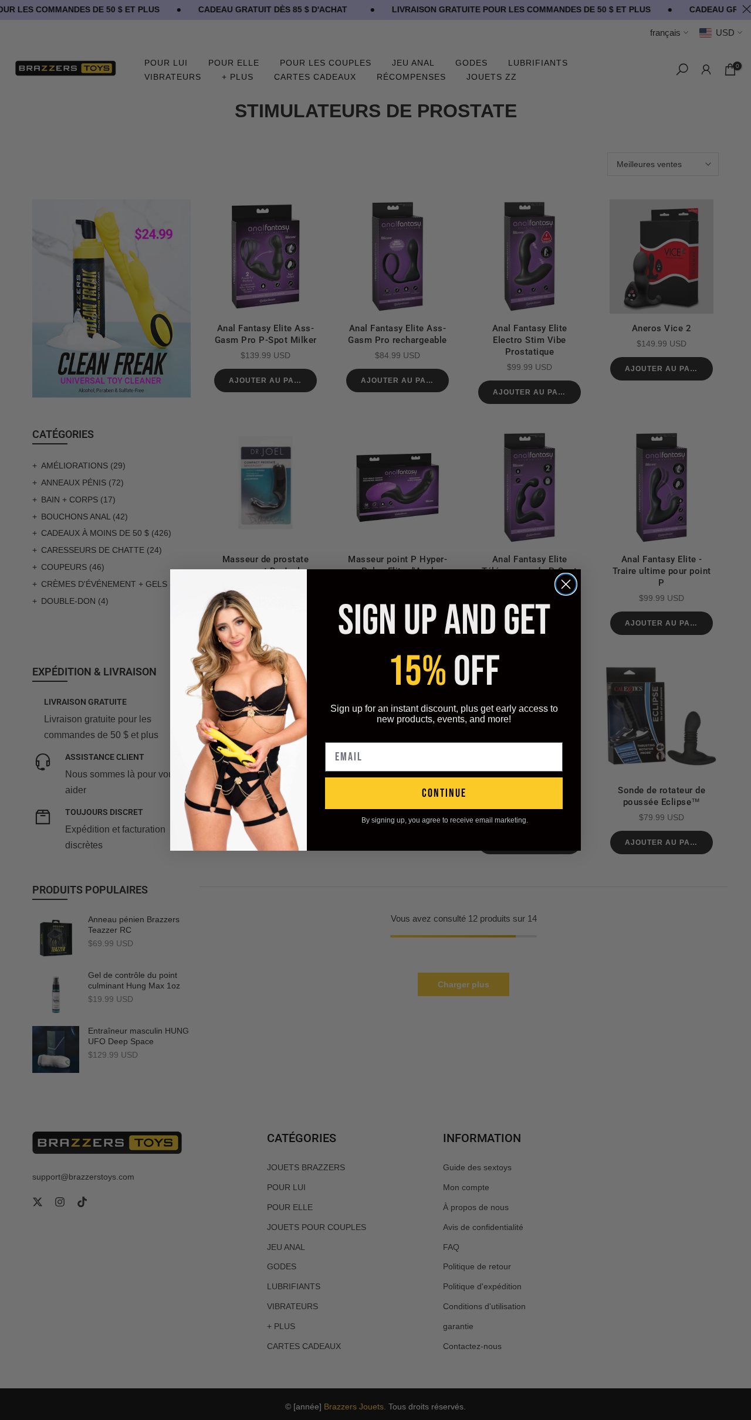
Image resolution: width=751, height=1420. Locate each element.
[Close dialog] (566, 584)
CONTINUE (444, 793)
